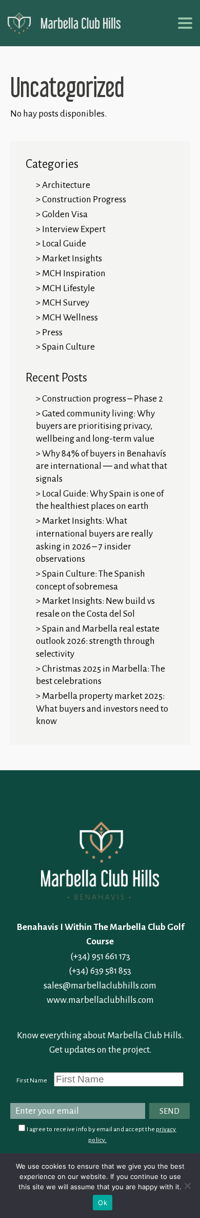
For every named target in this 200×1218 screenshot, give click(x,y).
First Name (31, 1080)
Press (52, 332)
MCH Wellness (70, 317)
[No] (187, 1186)
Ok (102, 1202)
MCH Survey (65, 303)
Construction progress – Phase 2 (102, 399)
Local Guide (64, 244)
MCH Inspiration (74, 273)
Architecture (66, 185)
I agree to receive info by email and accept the (100, 1134)
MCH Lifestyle (68, 288)
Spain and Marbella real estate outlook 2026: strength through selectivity (97, 641)
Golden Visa (65, 214)
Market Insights (72, 258)
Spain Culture (68, 347)
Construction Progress (84, 199)
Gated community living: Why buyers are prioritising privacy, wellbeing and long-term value (95, 426)
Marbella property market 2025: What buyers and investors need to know (102, 708)
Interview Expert (74, 229)
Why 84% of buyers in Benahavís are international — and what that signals (101, 466)
